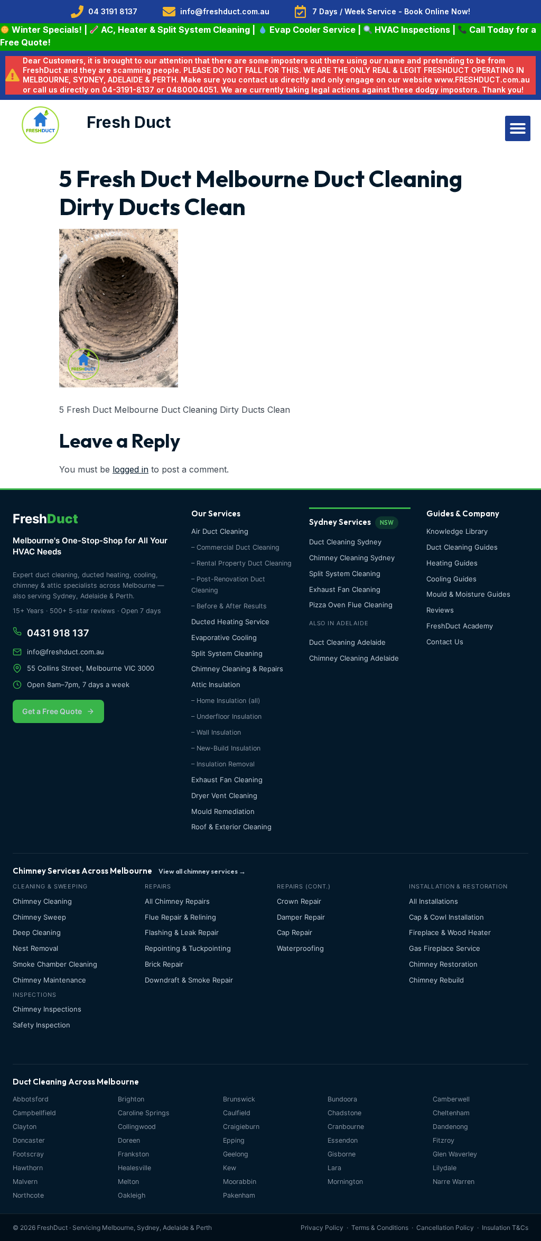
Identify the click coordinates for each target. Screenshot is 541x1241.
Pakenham (239, 1195)
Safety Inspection (41, 1025)
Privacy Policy (322, 1227)
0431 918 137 (58, 632)
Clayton (24, 1127)
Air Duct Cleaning (219, 531)
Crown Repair (299, 901)
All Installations (433, 901)
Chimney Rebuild (436, 980)
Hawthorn (28, 1168)
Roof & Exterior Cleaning (231, 826)
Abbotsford (31, 1099)
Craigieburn (241, 1127)
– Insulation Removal (223, 764)
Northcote (28, 1195)
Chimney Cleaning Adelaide (354, 658)
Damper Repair (301, 917)
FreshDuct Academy (459, 626)
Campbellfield (34, 1113)
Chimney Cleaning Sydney (352, 557)
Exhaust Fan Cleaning (227, 779)
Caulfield (236, 1113)
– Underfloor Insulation (226, 716)
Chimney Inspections (47, 1009)
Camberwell (451, 1099)
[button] (517, 128)
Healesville (134, 1168)
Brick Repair (164, 964)
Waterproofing (300, 948)
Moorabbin (239, 1182)
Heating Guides (452, 563)
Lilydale (444, 1168)
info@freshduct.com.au (65, 651)
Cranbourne (346, 1127)
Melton (128, 1182)
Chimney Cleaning (42, 901)
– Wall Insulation (216, 732)
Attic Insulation (215, 684)
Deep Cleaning (37, 932)
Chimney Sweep (39, 917)
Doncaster (29, 1140)
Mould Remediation (223, 811)
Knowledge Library (457, 531)
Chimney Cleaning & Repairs (237, 668)
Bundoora (342, 1099)
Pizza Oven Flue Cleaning (351, 604)
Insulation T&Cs (505, 1227)
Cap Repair (294, 932)
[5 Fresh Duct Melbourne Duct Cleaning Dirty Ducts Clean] (118, 384)
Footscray (28, 1154)
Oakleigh (131, 1195)
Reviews (440, 610)
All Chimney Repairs (177, 901)
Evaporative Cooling (224, 637)
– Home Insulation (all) (225, 701)
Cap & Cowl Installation (446, 917)
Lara (334, 1168)
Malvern (25, 1182)
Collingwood (137, 1127)
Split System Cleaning (227, 653)
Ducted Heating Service (230, 621)
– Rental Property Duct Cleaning (241, 563)
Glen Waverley (455, 1154)
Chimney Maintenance (49, 980)
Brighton (131, 1099)
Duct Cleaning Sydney (345, 542)
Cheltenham (451, 1113)
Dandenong (450, 1127)
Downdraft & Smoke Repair (189, 980)
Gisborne (342, 1154)
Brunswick (239, 1099)
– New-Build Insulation (225, 748)
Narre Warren (453, 1182)
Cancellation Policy (445, 1227)
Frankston (133, 1154)
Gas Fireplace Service (444, 948)
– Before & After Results (229, 606)
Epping (234, 1140)
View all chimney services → (202, 871)
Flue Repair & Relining (180, 917)
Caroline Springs (144, 1113)
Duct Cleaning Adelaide (347, 642)
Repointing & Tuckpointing (188, 948)
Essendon (343, 1140)
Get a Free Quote (52, 711)
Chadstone (344, 1113)
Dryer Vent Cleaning (224, 795)
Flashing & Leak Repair (182, 932)
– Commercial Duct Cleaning (235, 547)
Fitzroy (443, 1140)
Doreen (129, 1140)
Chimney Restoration (443, 964)
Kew (229, 1168)
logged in (130, 469)
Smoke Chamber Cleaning (55, 964)
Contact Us (444, 641)
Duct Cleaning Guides (462, 547)
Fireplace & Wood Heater (450, 932)
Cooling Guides (451, 579)
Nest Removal (35, 948)
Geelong (235, 1154)
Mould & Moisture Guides (468, 594)
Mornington (345, 1182)
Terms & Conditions (379, 1227)
